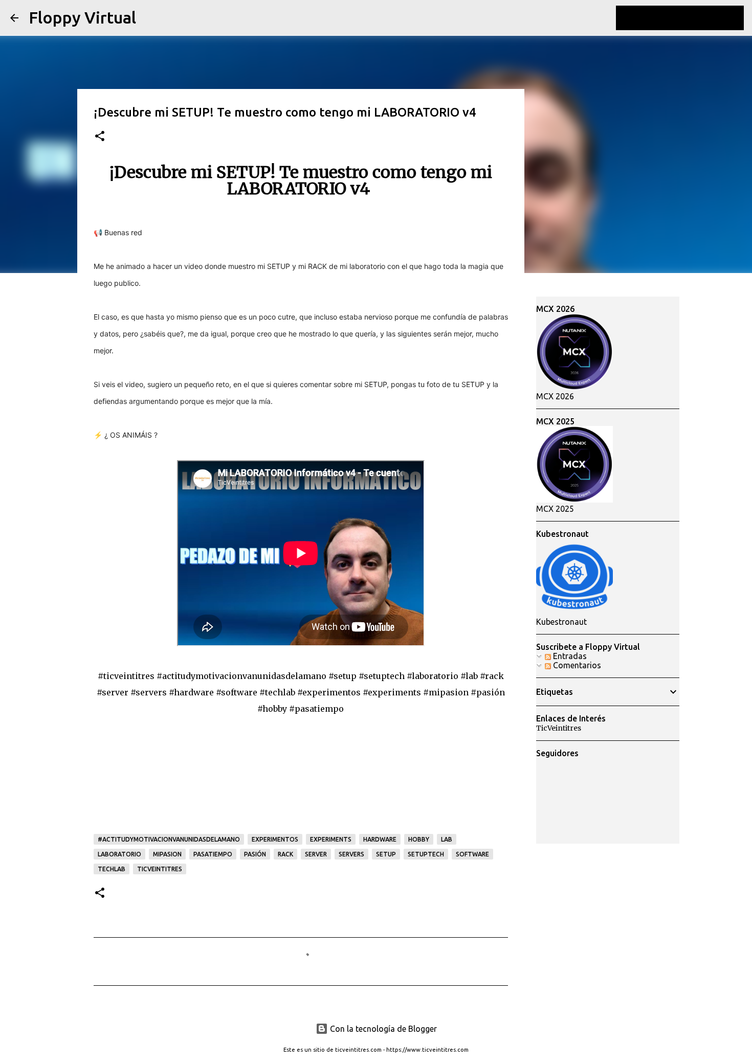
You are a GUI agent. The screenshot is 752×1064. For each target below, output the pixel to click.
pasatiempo (212, 854)
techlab (111, 869)
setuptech (426, 854)
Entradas (569, 656)
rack (285, 854)
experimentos (275, 839)
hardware (379, 839)
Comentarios (576, 665)
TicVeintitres (558, 728)
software (472, 854)
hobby (418, 839)
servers (351, 854)
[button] (100, 137)
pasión (255, 854)
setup (386, 854)
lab (446, 839)
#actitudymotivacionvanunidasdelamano (169, 839)
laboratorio (119, 854)
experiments (330, 839)
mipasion (167, 854)
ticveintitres (159, 869)
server (316, 854)
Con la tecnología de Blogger (382, 1028)
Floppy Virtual (82, 17)
